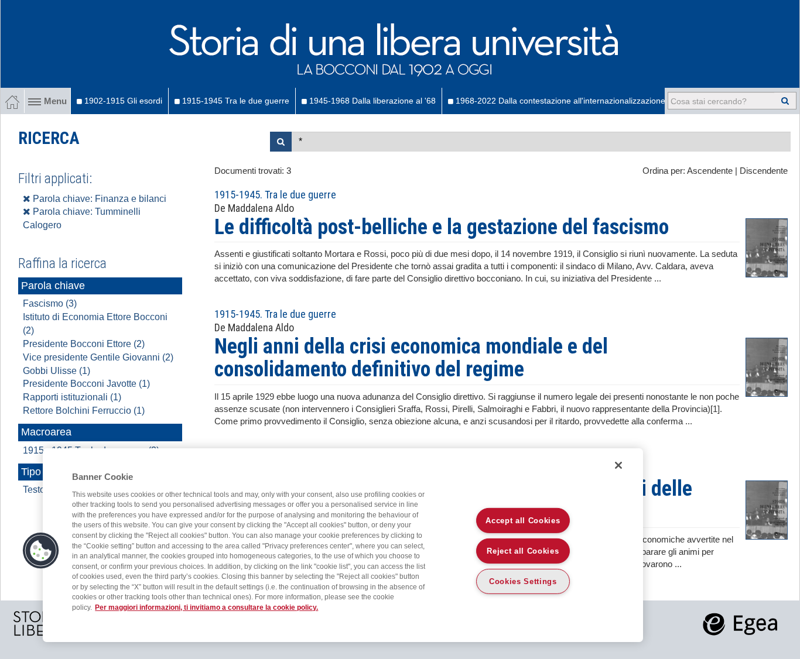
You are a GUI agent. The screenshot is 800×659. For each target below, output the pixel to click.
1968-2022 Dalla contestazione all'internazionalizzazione (559, 100)
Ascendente (710, 171)
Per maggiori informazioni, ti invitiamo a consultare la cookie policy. (206, 607)
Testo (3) (41, 490)
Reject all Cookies (523, 551)
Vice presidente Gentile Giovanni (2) (98, 357)
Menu (55, 101)
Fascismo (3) (50, 303)
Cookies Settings (523, 581)
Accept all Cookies (523, 520)
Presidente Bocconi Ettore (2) (84, 344)
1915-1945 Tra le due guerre (234, 100)
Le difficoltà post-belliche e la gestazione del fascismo (441, 227)
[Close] (618, 465)
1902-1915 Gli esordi (122, 100)
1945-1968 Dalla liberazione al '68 (371, 100)
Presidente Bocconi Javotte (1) (86, 384)
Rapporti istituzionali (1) (72, 397)
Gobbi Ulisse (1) (56, 371)
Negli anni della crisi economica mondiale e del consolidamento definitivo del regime (411, 358)
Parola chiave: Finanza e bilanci (98, 199)
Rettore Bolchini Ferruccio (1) (84, 411)
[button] (41, 550)
